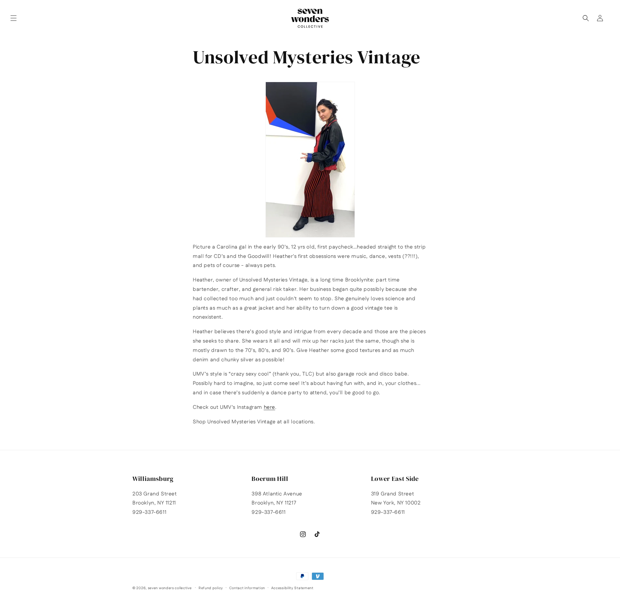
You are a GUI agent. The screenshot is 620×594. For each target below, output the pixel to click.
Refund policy (211, 588)
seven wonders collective (170, 588)
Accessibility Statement (292, 588)
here (269, 407)
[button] (13, 18)
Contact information (247, 588)
